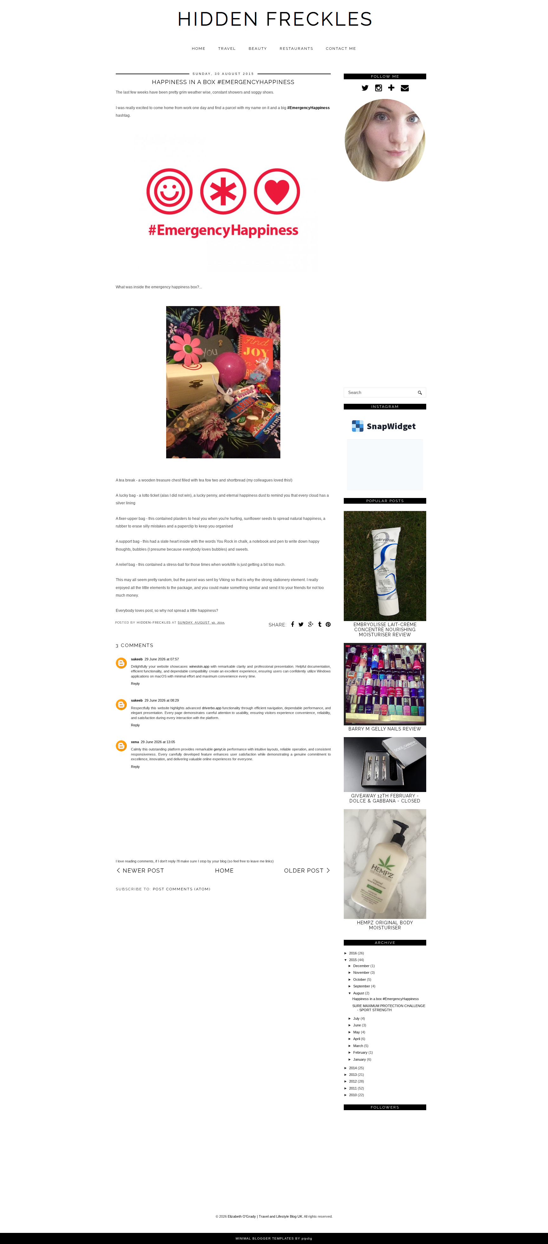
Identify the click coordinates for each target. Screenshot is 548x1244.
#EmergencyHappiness (308, 108)
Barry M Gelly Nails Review (385, 728)
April (357, 1039)
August (359, 993)
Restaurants (296, 48)
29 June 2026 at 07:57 (162, 659)
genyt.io (220, 749)
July (357, 1018)
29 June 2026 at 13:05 (158, 742)
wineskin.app (199, 666)
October (360, 979)
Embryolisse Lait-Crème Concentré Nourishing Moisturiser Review (385, 629)
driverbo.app (211, 708)
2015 (353, 960)
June (357, 1025)
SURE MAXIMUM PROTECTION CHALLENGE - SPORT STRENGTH (388, 1008)
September (362, 986)
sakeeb (137, 659)
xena (135, 742)
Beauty (258, 48)
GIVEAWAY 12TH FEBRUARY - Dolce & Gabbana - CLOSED (385, 798)
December (361, 966)
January (360, 1059)
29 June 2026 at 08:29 (162, 700)
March (358, 1046)
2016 (353, 953)
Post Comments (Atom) (182, 889)
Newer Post (143, 870)
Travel (227, 48)
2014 (353, 1068)
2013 (353, 1075)
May (357, 1032)
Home (199, 48)
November (361, 972)
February (361, 1052)
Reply (135, 683)
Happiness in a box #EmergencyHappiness (385, 999)
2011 (353, 1088)
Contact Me (341, 48)
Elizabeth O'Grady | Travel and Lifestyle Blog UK (265, 1216)
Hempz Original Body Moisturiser (385, 925)
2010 (353, 1095)
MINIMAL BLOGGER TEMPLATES (265, 1238)
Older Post (304, 870)
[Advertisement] (385, 286)
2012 (353, 1081)
